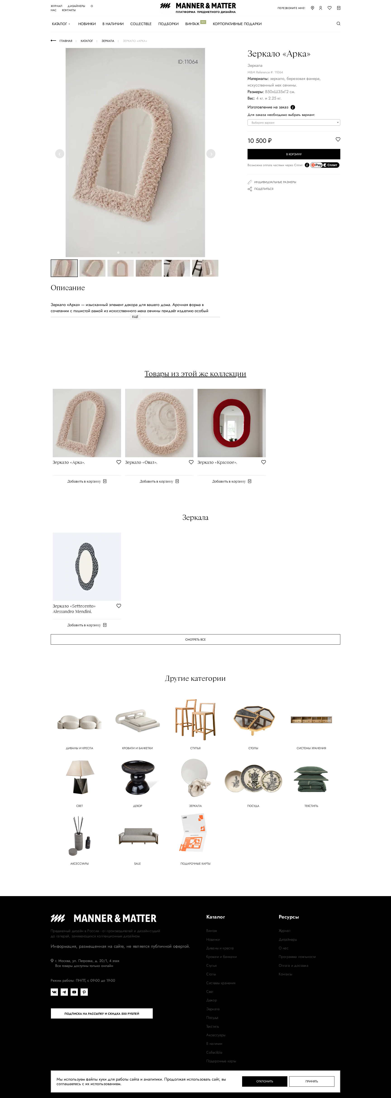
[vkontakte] (54, 992)
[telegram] (64, 992)
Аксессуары (216, 1035)
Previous (60, 153)
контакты (69, 10)
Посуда (212, 1017)
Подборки (168, 24)
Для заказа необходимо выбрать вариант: (281, 115)
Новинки (87, 24)
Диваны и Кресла (220, 948)
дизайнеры (76, 6)
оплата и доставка (293, 965)
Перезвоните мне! (291, 8)
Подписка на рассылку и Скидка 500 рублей (101, 1014)
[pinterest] (84, 992)
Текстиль (212, 1026)
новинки (213, 939)
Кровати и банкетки (221, 956)
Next (211, 153)
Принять (311, 1081)
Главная (66, 40)
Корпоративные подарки (237, 24)
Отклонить (264, 1081)
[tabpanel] (135, 152)
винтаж (211, 930)
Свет (209, 991)
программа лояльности (297, 956)
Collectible (141, 24)
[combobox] (294, 122)
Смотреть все (195, 639)
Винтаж (192, 24)
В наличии (113, 24)
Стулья (211, 965)
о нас (283, 948)
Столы (211, 974)
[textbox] (295, 123)
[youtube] (74, 992)
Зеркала (213, 1009)
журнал (56, 6)
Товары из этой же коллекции (195, 373)
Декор (211, 1000)
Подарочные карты (221, 1061)
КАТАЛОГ (59, 24)
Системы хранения (221, 983)
